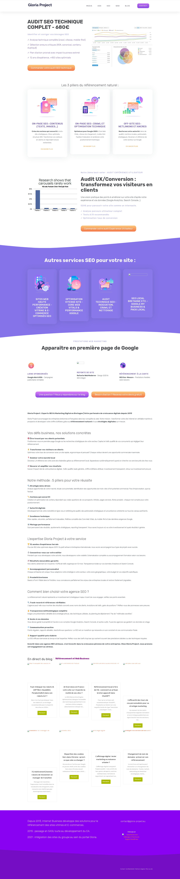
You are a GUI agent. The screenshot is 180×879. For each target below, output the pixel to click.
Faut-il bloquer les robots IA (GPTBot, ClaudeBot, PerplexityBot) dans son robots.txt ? (42, 691)
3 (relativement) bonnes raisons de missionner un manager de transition (42, 775)
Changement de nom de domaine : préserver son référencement (138, 757)
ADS (99, 6)
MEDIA (89, 6)
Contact (122, 869)
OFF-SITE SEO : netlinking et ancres (132, 125)
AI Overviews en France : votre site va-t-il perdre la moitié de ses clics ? (74, 690)
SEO (108, 6)
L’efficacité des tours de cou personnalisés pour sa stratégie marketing (138, 703)
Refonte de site (85, 372)
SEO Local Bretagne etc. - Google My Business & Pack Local (138, 304)
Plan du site (149, 869)
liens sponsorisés (38, 374)
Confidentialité (130, 869)
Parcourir (42, 713)
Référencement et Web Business (72, 658)
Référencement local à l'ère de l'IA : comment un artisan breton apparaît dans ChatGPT (106, 691)
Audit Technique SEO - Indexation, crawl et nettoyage (106, 305)
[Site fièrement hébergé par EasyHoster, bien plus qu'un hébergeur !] (131, 837)
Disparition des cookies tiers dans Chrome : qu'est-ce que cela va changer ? (74, 757)
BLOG (127, 6)
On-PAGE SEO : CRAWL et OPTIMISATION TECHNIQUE (90, 125)
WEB (118, 6)
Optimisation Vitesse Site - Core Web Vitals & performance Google (74, 306)
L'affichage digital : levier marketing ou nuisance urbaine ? (106, 759)
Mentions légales (140, 869)
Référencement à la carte (134, 374)
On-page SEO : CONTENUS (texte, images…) (47, 125)
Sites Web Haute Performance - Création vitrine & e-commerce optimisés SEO (42, 308)
